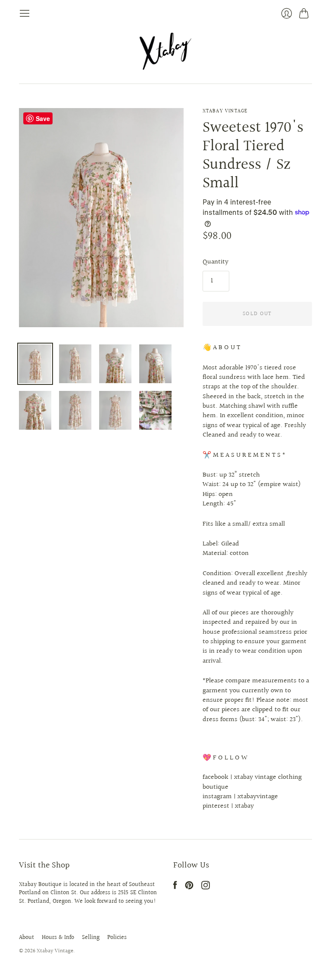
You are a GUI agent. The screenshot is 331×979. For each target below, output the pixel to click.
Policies (117, 937)
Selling (91, 937)
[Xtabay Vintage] (165, 51)
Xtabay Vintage (225, 111)
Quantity (215, 262)
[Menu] (25, 13)
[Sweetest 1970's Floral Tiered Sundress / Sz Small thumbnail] (35, 363)
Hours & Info (58, 937)
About (26, 937)
